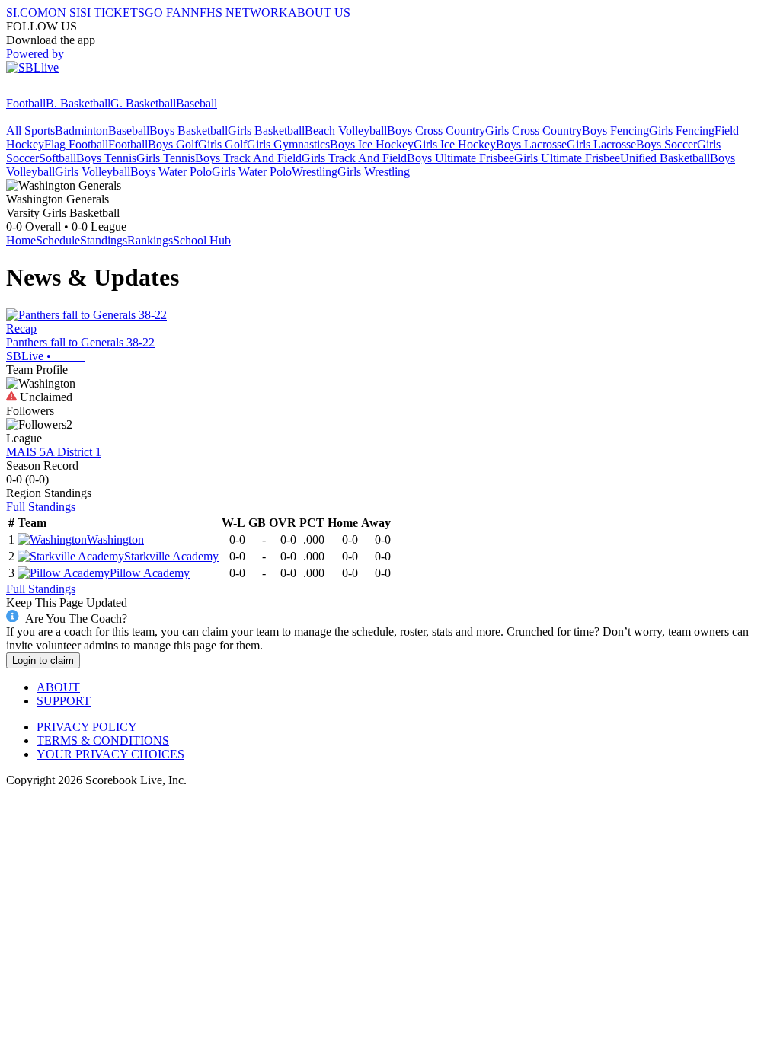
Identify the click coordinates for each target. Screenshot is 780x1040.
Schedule (58, 240)
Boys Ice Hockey (372, 144)
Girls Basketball (266, 130)
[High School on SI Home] (64, 89)
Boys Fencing (615, 130)
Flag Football (76, 144)
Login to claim (43, 660)
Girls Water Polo (252, 171)
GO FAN (167, 12)
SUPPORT (64, 700)
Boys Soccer (666, 144)
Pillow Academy (150, 572)
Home (21, 240)
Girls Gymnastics (288, 144)
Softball (57, 158)
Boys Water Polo (171, 171)
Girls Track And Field (354, 158)
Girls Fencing (681, 130)
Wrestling (314, 171)
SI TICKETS (112, 12)
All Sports (30, 130)
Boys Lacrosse (531, 144)
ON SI (64, 12)
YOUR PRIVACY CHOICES (110, 754)
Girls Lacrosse (601, 144)
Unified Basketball (665, 158)
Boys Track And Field (248, 158)
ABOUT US (319, 12)
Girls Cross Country (533, 130)
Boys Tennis (106, 158)
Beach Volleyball (346, 130)
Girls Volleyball (92, 171)
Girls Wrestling (373, 171)
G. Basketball (143, 103)
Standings (103, 240)
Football (26, 103)
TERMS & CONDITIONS (103, 740)
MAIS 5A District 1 (53, 451)
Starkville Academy (171, 556)
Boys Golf (173, 144)
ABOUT (58, 687)
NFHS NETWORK (239, 12)
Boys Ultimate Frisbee (460, 158)
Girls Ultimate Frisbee (567, 158)
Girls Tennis (165, 158)
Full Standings (40, 506)
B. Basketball (78, 103)
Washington (115, 539)
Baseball (196, 103)
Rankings (150, 240)
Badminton (81, 130)
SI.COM (27, 12)
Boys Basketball (188, 130)
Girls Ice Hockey (455, 144)
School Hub (202, 240)
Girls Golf (222, 144)
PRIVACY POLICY (87, 726)
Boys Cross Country (436, 130)
